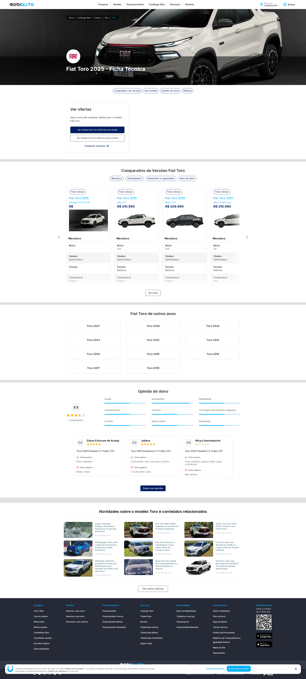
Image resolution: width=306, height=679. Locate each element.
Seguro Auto (146, 643)
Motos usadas (40, 627)
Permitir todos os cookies (239, 668)
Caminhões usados (43, 638)
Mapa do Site (219, 647)
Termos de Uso (220, 627)
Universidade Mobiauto (188, 627)
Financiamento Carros (112, 616)
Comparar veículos (94, 146)
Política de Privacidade (224, 632)
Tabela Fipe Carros (149, 627)
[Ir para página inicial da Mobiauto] (22, 4)
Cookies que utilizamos (215, 668)
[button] (117, 178)
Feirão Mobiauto (41, 649)
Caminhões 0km (41, 632)
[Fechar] (295, 668)
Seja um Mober (220, 622)
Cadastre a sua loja (186, 616)
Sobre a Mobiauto (221, 611)
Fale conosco (219, 616)
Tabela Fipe (145, 616)
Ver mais (153, 292)
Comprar (103, 4)
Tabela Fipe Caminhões (151, 638)
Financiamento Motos (112, 622)
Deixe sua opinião (153, 488)
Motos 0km (39, 622)
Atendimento (219, 653)
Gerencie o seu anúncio (77, 622)
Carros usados (41, 616)
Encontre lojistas (41, 643)
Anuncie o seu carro (75, 611)
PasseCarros (183, 622)
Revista (189, 4)
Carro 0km (39, 611)
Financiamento (135, 4)
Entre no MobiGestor (186, 611)
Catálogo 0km (157, 4)
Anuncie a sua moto (75, 616)
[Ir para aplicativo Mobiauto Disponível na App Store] (264, 644)
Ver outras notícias (153, 588)
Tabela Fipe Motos (149, 632)
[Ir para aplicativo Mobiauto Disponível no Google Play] (264, 636)
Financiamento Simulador (114, 627)
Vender (117, 4)
